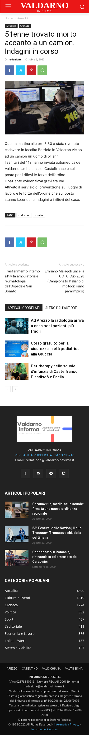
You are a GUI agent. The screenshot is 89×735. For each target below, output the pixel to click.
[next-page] (15, 389)
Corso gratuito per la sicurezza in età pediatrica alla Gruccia (55, 348)
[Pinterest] (31, 70)
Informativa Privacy (66, 724)
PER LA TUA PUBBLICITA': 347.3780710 (44, 455)
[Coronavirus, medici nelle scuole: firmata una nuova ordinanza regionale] (16, 510)
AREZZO (12, 668)
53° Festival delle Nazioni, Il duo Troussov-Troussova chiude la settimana (57, 532)
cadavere (24, 215)
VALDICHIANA (51, 668)
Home (9, 18)
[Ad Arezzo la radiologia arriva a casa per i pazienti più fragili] (16, 326)
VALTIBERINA (74, 668)
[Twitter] (20, 70)
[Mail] (38, 473)
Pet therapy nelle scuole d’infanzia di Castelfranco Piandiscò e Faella (54, 371)
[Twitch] (64, 473)
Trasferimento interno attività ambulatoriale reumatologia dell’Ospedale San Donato (22, 281)
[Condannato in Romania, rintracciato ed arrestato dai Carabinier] (16, 558)
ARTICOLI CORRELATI (24, 308)
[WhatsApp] (42, 70)
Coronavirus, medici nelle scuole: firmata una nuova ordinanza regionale (58, 508)
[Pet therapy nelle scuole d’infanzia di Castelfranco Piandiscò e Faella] (16, 371)
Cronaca (24, 25)
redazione (15, 59)
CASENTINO (30, 668)
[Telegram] (51, 473)
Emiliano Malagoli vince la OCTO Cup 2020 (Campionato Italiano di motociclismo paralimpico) (64, 281)
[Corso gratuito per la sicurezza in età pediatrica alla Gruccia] (16, 348)
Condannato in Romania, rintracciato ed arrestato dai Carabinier (54, 556)
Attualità (22, 18)
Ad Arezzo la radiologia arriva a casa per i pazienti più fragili (57, 326)
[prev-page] (8, 389)
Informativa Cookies (44, 729)
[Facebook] (9, 70)
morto (39, 215)
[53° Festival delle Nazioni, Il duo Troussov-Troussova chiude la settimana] (16, 534)
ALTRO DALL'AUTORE (61, 308)
